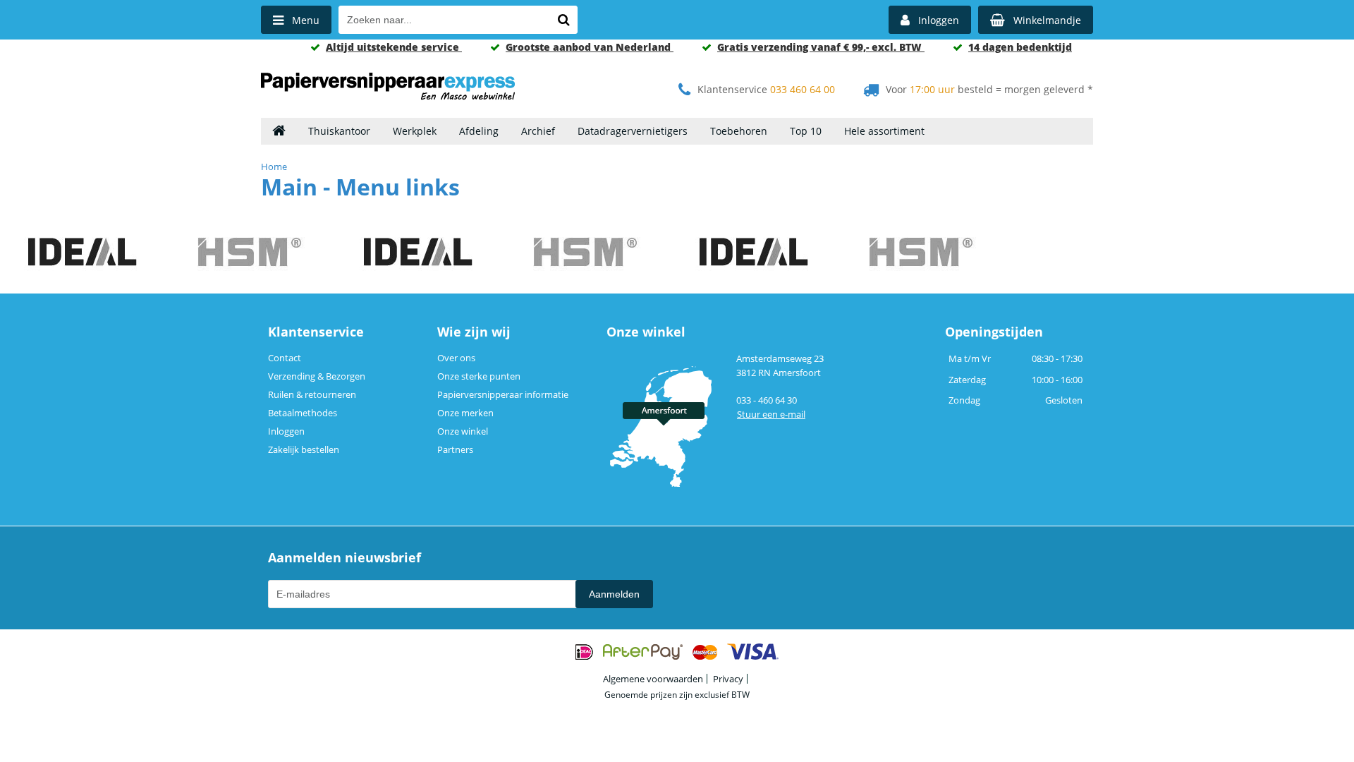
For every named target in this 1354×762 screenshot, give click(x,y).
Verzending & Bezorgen (316, 376)
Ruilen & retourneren (312, 394)
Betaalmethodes (302, 412)
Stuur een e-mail (771, 414)
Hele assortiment (884, 131)
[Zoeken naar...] (563, 20)
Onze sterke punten (478, 376)
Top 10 (806, 131)
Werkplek (415, 131)
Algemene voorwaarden (653, 679)
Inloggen (286, 431)
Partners (455, 449)
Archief (538, 131)
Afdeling (479, 131)
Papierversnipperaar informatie (502, 394)
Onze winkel (462, 431)
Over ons (456, 357)
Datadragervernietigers (633, 131)
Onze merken (465, 412)
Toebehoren (738, 131)
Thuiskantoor (339, 131)
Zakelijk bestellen (303, 449)
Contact (284, 357)
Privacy (728, 679)
